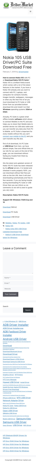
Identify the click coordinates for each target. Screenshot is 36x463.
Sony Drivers (7, 425)
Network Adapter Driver (13, 400)
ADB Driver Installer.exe (13, 328)
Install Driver (24, 382)
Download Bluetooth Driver (12, 351)
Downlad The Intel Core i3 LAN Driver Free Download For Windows (17, 342)
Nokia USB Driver (20, 406)
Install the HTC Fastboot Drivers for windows (14, 395)
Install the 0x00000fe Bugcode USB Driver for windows (16, 385)
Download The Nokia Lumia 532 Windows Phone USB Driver (17, 372)
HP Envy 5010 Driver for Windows (16, 448)
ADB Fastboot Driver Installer (14, 333)
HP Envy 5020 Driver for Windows (16, 451)
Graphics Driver (8, 375)
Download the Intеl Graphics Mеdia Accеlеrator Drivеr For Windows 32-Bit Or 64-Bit (17, 369)
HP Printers (19, 375)
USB (28, 223)
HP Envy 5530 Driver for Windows (16, 444)
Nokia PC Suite (8, 406)
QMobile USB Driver (10, 413)
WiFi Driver (27, 425)
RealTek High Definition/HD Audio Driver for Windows (16, 416)
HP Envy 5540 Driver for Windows (16, 441)
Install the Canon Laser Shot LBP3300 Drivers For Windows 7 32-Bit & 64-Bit (17, 392)
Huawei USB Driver (11, 382)
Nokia (14, 223)
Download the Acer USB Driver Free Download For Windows (17, 364)
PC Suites (21, 223)
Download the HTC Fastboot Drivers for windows (15, 366)
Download (7, 207)
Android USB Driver (15, 339)
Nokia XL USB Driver (10, 408)
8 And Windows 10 (11, 321)
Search (5, 306)
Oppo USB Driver (10, 411)
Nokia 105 (9, 226)
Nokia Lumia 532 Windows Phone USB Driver (14, 403)
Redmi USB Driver (9, 419)
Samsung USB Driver (14, 422)
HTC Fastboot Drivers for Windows (11, 377)
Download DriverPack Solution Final (11, 357)
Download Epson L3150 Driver (13, 359)
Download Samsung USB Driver (14, 362)
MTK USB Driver (24, 398)
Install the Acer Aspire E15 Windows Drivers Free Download (15, 388)
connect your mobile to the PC (14, 136)
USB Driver (17, 425)
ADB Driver (22, 321)
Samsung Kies (23, 418)
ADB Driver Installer (16, 324)
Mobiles (8, 223)
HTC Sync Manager (10, 380)
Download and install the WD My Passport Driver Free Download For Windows (16, 348)
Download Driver (10, 354)
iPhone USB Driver (9, 398)
